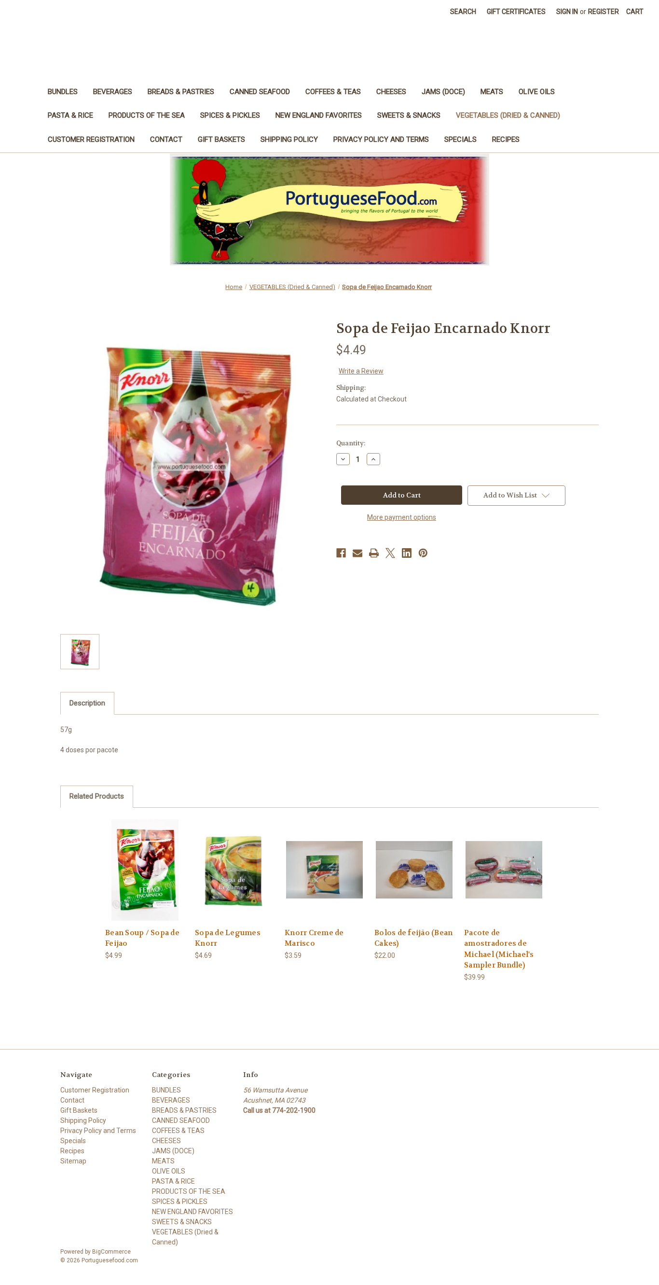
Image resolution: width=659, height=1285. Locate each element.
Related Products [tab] (96, 796)
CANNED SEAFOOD (260, 91)
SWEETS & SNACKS (408, 115)
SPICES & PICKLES (230, 115)
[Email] (357, 553)
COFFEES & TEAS (333, 91)
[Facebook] (341, 553)
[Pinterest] (423, 553)
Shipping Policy (289, 139)
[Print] (374, 553)
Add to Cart (145, 878)
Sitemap (73, 1161)
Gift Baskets (221, 139)
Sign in (567, 11)
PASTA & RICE (70, 115)
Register (603, 11)
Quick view (145, 861)
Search (463, 11)
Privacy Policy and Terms (381, 139)
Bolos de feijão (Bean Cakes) (413, 938)
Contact (166, 139)
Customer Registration (91, 139)
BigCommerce (111, 1251)
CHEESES (391, 91)
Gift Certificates (516, 11)
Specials (460, 139)
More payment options (401, 517)
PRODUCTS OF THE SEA (147, 115)
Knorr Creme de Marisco (314, 938)
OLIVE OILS (537, 91)
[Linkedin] (407, 553)
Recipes (506, 139)
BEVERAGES (112, 91)
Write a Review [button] (361, 371)
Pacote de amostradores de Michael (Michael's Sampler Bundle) (499, 949)
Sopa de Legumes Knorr (228, 938)
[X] (390, 553)
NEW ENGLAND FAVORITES (318, 115)
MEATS (492, 91)
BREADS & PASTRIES (181, 91)
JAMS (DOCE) (443, 91)
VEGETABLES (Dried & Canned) (508, 115)
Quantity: (350, 443)
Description (87, 703)
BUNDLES (63, 91)
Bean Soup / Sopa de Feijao (142, 938)
